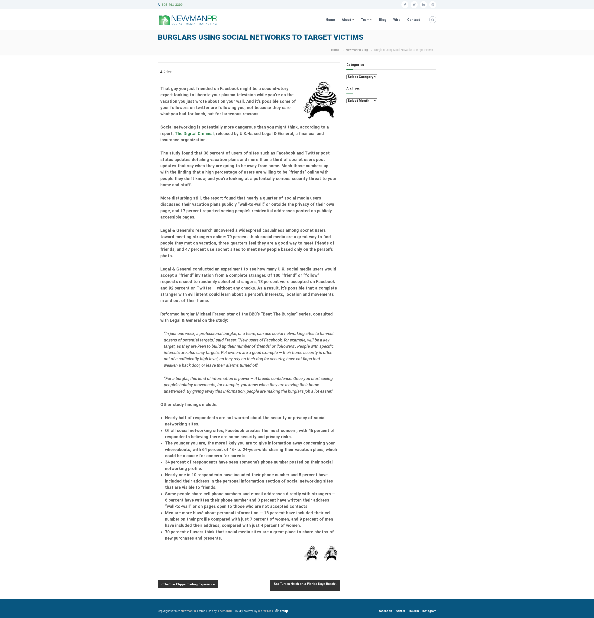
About (346, 20)
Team (365, 20)
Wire (396, 20)
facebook (385, 611)
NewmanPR (188, 611)
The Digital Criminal (194, 133)
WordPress (265, 611)
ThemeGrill (224, 611)
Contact (413, 20)
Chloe (167, 71)
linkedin (414, 611)
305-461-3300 (172, 4)
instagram (429, 611)
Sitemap (281, 611)
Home (330, 20)
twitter (400, 611)
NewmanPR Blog (357, 50)
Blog (382, 20)
